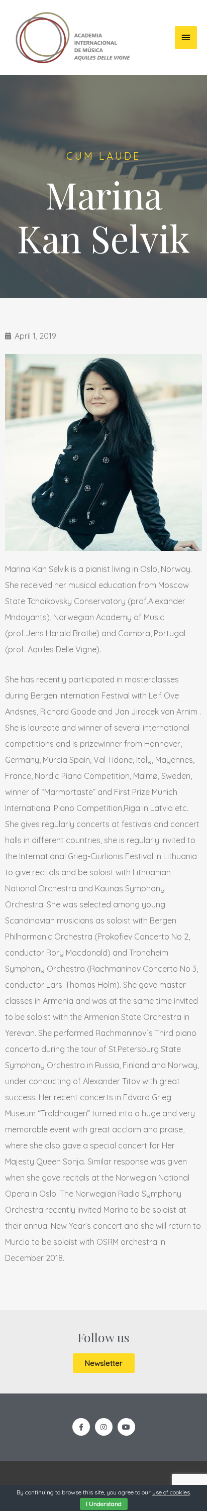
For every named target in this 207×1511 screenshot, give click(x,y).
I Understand (104, 1503)
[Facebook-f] (81, 1427)
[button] (104, 1363)
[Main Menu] (186, 37)
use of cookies (171, 1492)
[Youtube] (126, 1427)
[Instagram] (104, 1427)
